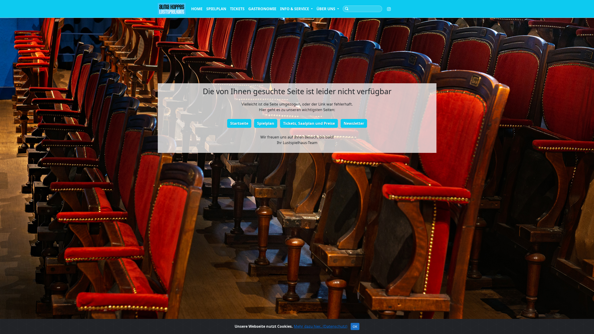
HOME (197, 8)
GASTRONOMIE (262, 8)
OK (355, 326)
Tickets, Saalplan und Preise (309, 123)
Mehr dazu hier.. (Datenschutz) (320, 326)
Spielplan (265, 123)
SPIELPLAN (216, 8)
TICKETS (237, 8)
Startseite (239, 123)
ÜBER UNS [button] (326, 8)
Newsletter (354, 123)
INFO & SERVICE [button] (295, 8)
